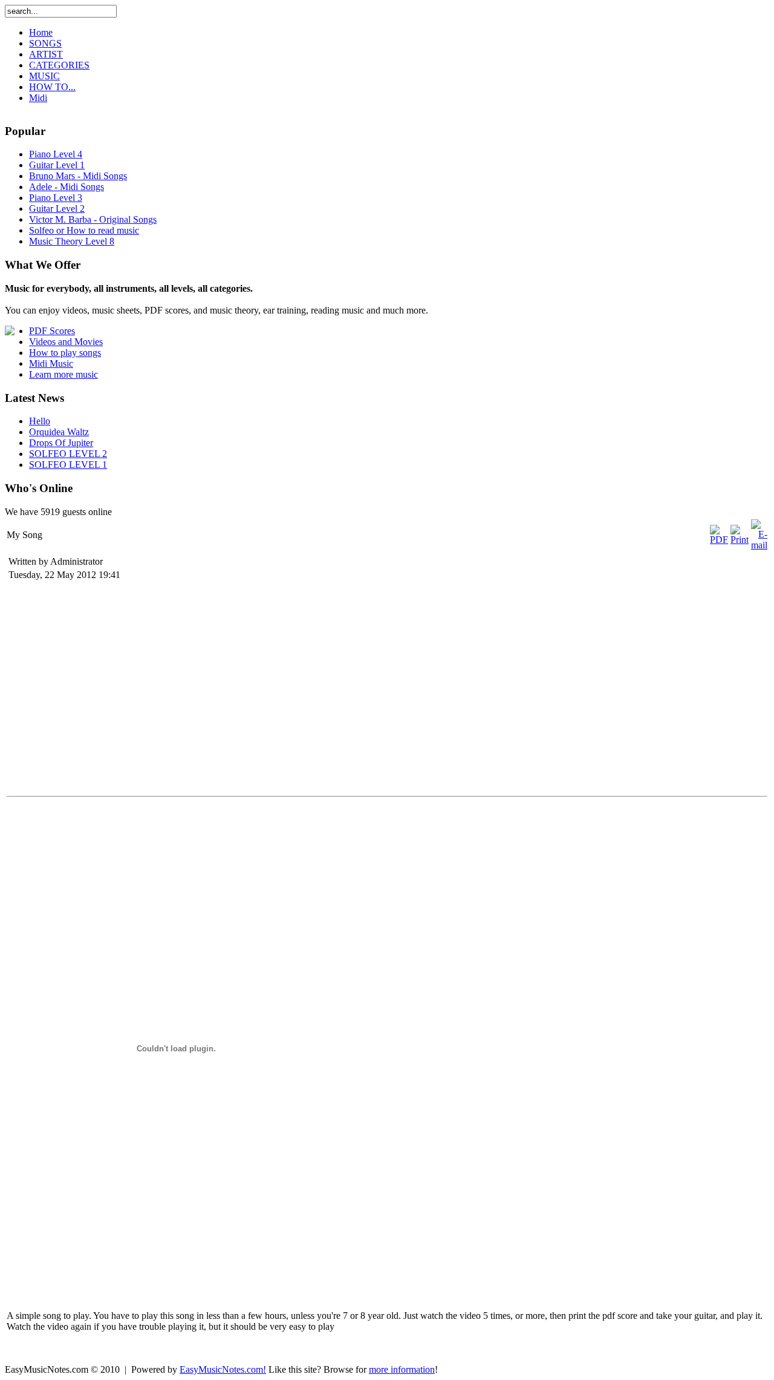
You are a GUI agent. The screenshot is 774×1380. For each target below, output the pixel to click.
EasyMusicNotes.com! (223, 1369)
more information (402, 1369)
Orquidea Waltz (59, 432)
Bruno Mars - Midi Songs (78, 176)
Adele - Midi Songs (66, 187)
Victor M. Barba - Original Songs (93, 219)
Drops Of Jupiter (61, 443)
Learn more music (63, 374)
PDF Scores (52, 331)
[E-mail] (759, 545)
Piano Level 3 (55, 197)
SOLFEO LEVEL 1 (68, 464)
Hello (39, 421)
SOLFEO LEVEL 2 (68, 453)
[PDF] (719, 539)
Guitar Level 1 (57, 165)
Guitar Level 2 (57, 208)
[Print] (739, 539)
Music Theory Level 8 (71, 241)
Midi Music (51, 363)
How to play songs (65, 352)
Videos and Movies (66, 342)
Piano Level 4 (55, 154)
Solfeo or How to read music (84, 230)
